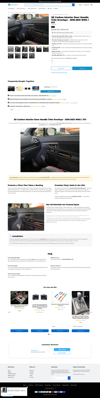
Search (24, 385)
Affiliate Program (11, 375)
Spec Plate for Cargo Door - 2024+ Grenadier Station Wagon (16, 390)
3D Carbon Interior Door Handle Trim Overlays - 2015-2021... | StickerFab (23, 12)
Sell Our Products (39, 385)
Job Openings (11, 377)
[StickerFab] (13, 4)
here (76, 374)
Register (9, 372)
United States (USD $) (49, 388)
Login (9, 370)
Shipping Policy (65, 385)
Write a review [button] (62, 349)
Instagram (32, 372)
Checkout (86, 4)
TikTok (31, 375)
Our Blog (31, 377)
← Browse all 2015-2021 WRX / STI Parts (59, 14)
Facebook (32, 370)
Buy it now (82, 68)
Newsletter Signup (12, 373)
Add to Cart (61, 68)
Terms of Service (56, 385)
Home (9, 12)
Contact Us (30, 385)
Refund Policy (74, 385)
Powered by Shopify (53, 394)
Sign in (80, 4)
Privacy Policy (48, 385)
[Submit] (73, 4)
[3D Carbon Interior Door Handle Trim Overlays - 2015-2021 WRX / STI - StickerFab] (11, 49)
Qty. (52, 60)
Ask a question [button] (62, 353)
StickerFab (53, 24)
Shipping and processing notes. (59, 72)
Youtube (31, 373)
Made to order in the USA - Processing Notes (50, 1)
